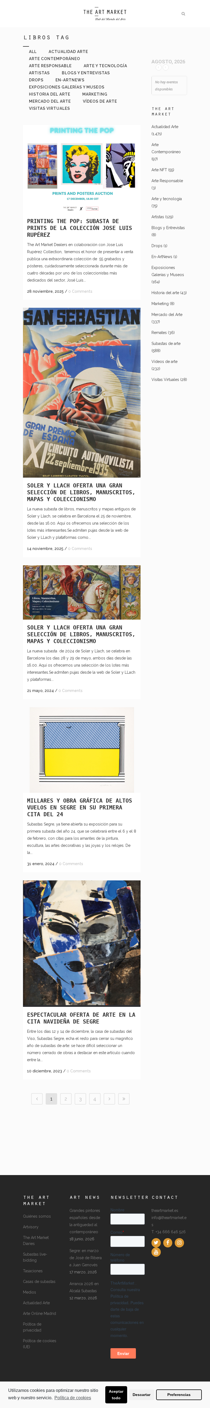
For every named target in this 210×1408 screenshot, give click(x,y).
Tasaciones (33, 1271)
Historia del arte (165, 293)
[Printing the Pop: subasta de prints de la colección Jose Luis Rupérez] (82, 169)
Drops (156, 246)
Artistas (157, 217)
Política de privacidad (32, 1327)
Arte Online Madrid (39, 1313)
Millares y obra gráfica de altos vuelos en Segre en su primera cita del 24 (79, 807)
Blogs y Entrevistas (168, 228)
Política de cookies (72, 1397)
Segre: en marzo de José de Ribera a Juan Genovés (85, 1258)
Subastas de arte (165, 343)
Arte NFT (159, 170)
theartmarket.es (164, 1210)
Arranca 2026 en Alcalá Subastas (84, 1287)
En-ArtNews (161, 257)
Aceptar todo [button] (116, 1394)
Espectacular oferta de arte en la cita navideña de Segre (81, 1018)
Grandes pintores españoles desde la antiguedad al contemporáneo (84, 1221)
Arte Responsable (167, 181)
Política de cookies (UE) (39, 1344)
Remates (159, 332)
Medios (29, 1292)
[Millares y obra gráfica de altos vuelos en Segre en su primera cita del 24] (82, 750)
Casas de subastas (39, 1281)
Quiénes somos (37, 1216)
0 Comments (80, 291)
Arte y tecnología (166, 199)
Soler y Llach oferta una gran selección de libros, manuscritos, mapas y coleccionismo (81, 492)
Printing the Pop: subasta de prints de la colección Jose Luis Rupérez (79, 228)
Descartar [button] (141, 1394)
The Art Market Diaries (36, 1240)
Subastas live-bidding (35, 1257)
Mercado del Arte (166, 314)
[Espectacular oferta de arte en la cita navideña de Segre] (82, 943)
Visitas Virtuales (165, 379)
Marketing (160, 303)
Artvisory (31, 1227)
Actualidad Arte (164, 127)
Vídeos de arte (164, 361)
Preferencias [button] (179, 1394)
